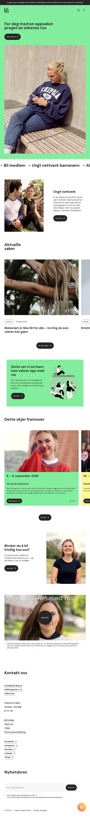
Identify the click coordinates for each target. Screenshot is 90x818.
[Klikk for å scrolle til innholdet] (81, 807)
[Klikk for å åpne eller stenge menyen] (84, 10)
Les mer (72, 501)
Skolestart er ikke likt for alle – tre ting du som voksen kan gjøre (36, 330)
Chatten (8, 703)
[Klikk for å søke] (78, 10)
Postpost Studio (25, 810)
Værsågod (43, 810)
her (81, 2)
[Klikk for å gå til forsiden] (6, 10)
